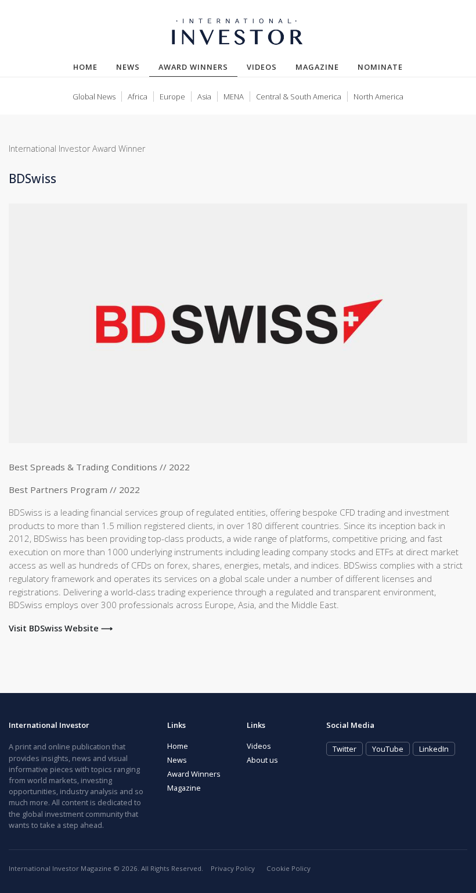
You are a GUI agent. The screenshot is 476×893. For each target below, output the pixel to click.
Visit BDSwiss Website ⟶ (61, 628)
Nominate (380, 67)
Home (85, 67)
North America (378, 96)
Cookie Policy (288, 868)
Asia (204, 96)
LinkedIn (434, 749)
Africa (137, 96)
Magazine (317, 67)
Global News (94, 96)
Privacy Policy (233, 868)
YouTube (387, 749)
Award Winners (197, 66)
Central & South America (298, 96)
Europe (172, 96)
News (128, 67)
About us (262, 760)
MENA (233, 96)
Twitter (344, 749)
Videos (262, 67)
